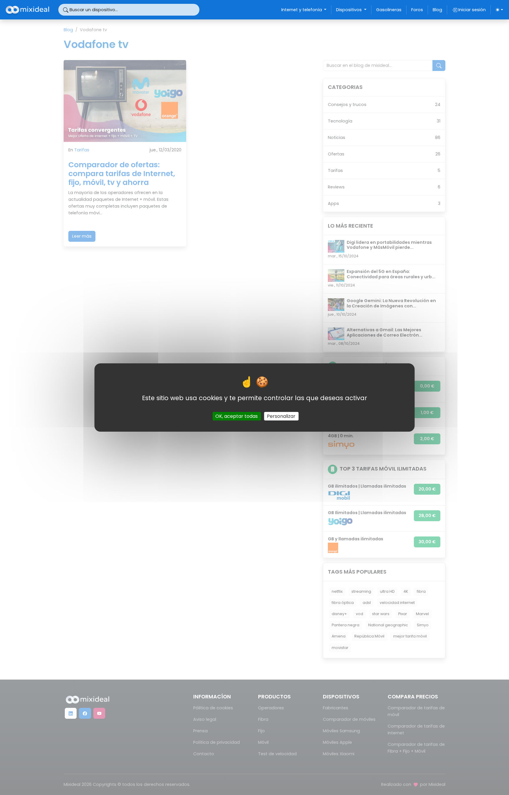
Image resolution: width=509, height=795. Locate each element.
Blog (437, 10)
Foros (417, 10)
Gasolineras (388, 10)
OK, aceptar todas (236, 416)
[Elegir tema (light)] (499, 9)
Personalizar (281, 416)
